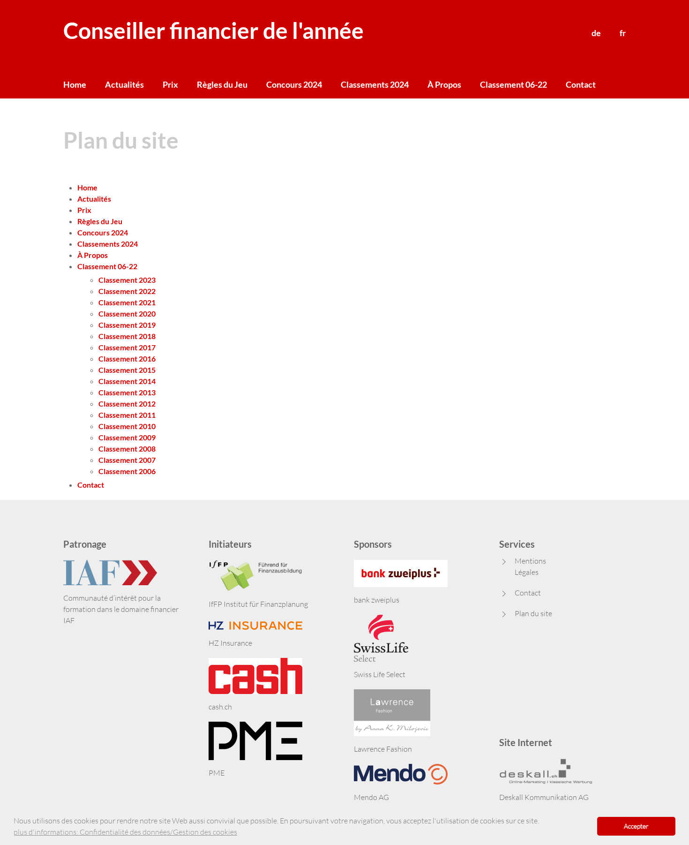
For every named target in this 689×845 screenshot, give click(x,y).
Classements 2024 (375, 84)
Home (74, 84)
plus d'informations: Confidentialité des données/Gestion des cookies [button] (125, 831)
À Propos (444, 84)
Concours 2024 (294, 84)
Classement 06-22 (513, 84)
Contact (581, 84)
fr (623, 33)
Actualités (124, 84)
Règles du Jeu (222, 84)
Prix (170, 84)
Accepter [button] (636, 826)
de (596, 33)
